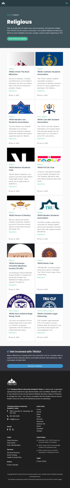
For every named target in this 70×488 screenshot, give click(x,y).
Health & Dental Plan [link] (14, 457)
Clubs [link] (38, 417)
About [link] (39, 426)
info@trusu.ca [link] (14, 419)
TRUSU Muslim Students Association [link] (48, 216)
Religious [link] (11, 69)
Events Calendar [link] (12, 465)
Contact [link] (39, 431)
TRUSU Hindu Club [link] (45, 263)
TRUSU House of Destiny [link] (20, 215)
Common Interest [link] (42, 311)
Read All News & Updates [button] (17, 39)
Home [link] (9, 15)
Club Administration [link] (14, 445)
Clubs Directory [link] (12, 440)
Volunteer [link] (40, 428)
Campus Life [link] (41, 424)
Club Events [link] (11, 443)
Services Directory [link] (13, 452)
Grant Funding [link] (12, 455)
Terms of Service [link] (54, 479)
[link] (3, 3)
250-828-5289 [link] (15, 416)
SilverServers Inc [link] (35, 476)
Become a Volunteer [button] (35, 366)
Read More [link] (12, 91)
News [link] (38, 414)
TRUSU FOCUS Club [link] (45, 167)
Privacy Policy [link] (41, 461)
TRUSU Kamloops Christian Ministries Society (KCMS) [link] (18, 266)
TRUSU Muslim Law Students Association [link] (19, 120)
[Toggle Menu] (67, 3)
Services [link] (39, 419)
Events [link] (39, 412)
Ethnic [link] (39, 116)
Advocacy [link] (40, 421)
